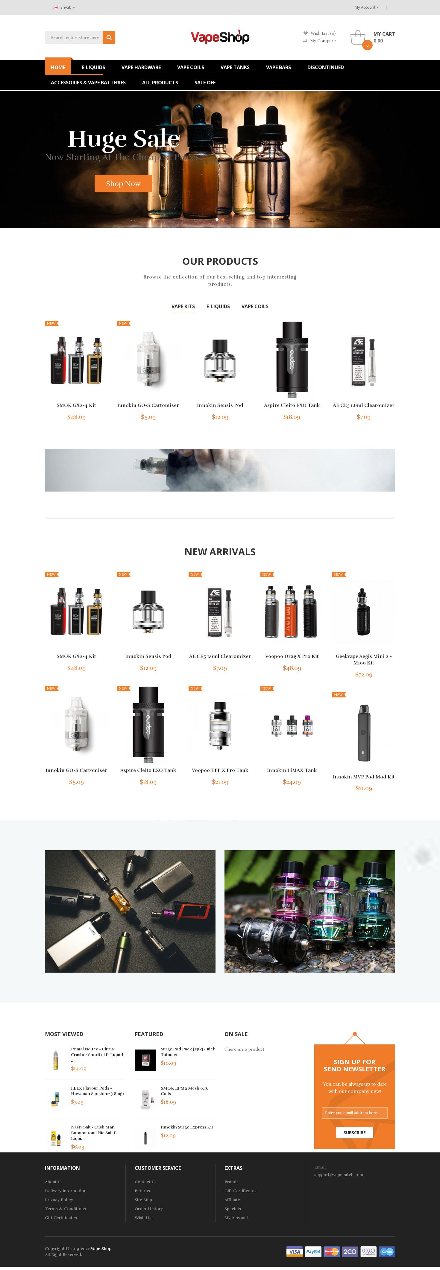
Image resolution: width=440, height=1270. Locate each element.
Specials (232, 1209)
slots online (211, 1266)
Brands (231, 1182)
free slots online (144, 1260)
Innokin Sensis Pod (220, 406)
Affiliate (232, 1200)
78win (122, 1260)
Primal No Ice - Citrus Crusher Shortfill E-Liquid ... (97, 1055)
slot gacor (270, 1260)
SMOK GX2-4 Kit (76, 406)
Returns (142, 1191)
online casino (369, 1260)
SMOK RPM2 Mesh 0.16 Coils (185, 1091)
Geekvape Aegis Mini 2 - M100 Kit (364, 660)
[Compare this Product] (93, 415)
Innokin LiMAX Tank (292, 770)
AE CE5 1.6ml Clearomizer (364, 406)
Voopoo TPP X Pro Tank (220, 770)
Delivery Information (66, 1191)
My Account (365, 7)
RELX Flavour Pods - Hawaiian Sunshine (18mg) (97, 1091)
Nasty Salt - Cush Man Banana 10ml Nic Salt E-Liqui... (94, 1133)
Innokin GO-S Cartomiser (148, 406)
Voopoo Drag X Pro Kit (292, 657)
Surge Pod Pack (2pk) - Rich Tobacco (188, 1052)
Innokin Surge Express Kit (187, 1127)
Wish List (144, 1218)
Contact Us (146, 1182)
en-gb (66, 7)
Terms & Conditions (65, 1209)
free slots (190, 1266)
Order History (149, 1209)
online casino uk (177, 1260)
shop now (74, 183)
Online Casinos (347, 1266)
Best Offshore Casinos (310, 1266)
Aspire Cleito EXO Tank (292, 406)
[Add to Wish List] (83, 415)
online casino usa (400, 1260)
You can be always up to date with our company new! (355, 1088)
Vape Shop (101, 1248)
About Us (54, 1182)
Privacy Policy (59, 1200)
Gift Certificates (61, 1218)
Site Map (143, 1200)
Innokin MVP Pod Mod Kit (364, 777)
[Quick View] (76, 361)
